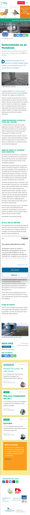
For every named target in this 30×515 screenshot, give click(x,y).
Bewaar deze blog (16, 53)
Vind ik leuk (24, 343)
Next (28, 13)
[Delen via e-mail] (24, 35)
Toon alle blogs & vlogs (9, 24)
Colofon (19, 500)
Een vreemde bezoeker (18, 91)
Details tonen (21, 265)
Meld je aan (8, 459)
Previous (2, 13)
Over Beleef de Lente (6, 498)
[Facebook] (3, 481)
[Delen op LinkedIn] (21, 35)
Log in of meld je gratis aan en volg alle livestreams (25, 10)
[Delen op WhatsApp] (27, 35)
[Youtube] (7, 481)
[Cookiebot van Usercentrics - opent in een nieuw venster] (21, 239)
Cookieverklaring (16, 498)
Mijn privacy (5, 501)
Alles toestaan (15, 270)
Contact (14, 500)
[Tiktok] (13, 481)
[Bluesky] (10, 481)
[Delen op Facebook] (15, 35)
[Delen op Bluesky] (18, 35)
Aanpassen (14, 275)
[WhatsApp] (17, 481)
